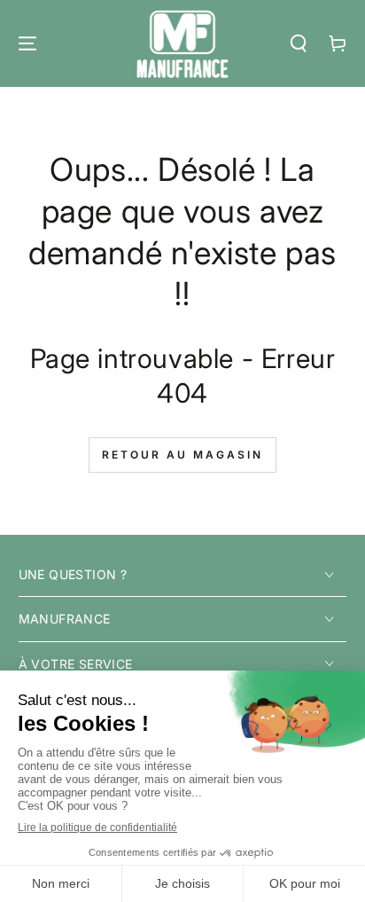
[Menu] (27, 43)
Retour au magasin (182, 454)
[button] (298, 43)
